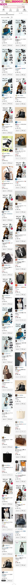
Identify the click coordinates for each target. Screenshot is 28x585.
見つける (10, 10)
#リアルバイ (4, 355)
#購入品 (3, 497)
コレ (5, 45)
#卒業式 (24, 531)
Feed (3, 10)
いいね (11, 45)
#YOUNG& (4, 575)
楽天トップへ (24, 4)
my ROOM (24, 10)
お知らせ (17, 10)
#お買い (5, 98)
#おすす (17, 69)
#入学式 (16, 532)
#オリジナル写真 (5, 547)
